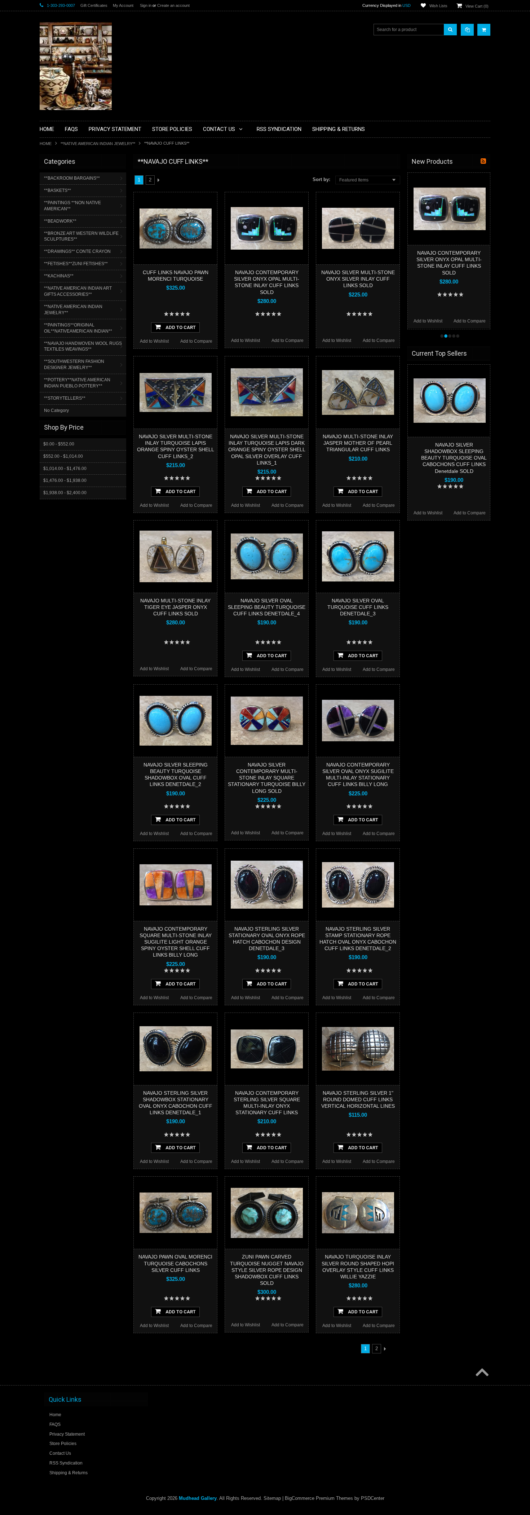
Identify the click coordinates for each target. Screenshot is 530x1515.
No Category (56, 410)
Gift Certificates (93, 5)
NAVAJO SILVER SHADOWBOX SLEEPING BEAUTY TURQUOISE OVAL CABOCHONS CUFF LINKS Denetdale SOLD (454, 458)
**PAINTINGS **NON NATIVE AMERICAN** (72, 205)
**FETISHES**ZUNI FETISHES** (76, 263)
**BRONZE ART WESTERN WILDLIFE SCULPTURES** (81, 236)
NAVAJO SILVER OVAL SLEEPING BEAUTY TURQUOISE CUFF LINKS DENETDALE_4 (266, 607)
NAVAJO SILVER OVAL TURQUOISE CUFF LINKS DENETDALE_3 (357, 607)
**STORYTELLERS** (64, 398)
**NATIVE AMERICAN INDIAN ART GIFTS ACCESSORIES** (78, 291)
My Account (123, 5)
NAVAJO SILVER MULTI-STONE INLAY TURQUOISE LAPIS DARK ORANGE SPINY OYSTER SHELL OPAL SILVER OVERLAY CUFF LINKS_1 (266, 450)
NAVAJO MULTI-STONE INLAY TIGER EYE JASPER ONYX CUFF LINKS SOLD (175, 607)
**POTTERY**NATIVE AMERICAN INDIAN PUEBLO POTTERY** (77, 382)
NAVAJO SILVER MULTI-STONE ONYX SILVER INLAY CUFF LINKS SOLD (358, 278)
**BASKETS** (57, 190)
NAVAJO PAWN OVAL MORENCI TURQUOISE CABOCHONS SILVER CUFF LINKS (175, 1263)
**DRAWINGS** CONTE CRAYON (77, 251)
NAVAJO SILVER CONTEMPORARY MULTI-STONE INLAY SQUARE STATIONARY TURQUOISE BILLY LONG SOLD (266, 778)
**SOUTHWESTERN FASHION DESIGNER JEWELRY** (74, 364)
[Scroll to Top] (481, 1373)
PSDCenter (372, 1498)
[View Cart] (483, 30)
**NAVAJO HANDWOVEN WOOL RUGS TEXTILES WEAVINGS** (83, 346)
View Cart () (477, 6)
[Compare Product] (467, 30)
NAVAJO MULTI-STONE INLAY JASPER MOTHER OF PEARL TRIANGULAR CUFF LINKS (358, 443)
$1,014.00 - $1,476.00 (65, 468)
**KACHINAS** (59, 275)
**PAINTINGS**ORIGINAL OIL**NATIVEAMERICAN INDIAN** (78, 328)
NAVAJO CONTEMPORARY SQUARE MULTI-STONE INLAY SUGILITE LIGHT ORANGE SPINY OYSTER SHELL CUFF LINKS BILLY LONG (176, 942)
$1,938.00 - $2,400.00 (65, 492)
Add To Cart (180, 327)
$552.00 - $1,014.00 (63, 456)
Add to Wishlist (154, 341)
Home (46, 143)
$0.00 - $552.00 (58, 444)
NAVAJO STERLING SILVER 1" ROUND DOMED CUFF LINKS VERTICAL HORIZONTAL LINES (358, 1099)
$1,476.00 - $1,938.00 (65, 480)
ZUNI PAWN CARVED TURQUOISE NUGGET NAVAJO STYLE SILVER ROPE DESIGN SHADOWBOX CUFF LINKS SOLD (267, 1270)
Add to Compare (196, 341)
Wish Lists (438, 6)
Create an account (173, 5)
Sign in (145, 5)
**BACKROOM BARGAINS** (72, 178)
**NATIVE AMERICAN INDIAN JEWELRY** (98, 143)
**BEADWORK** (60, 221)
